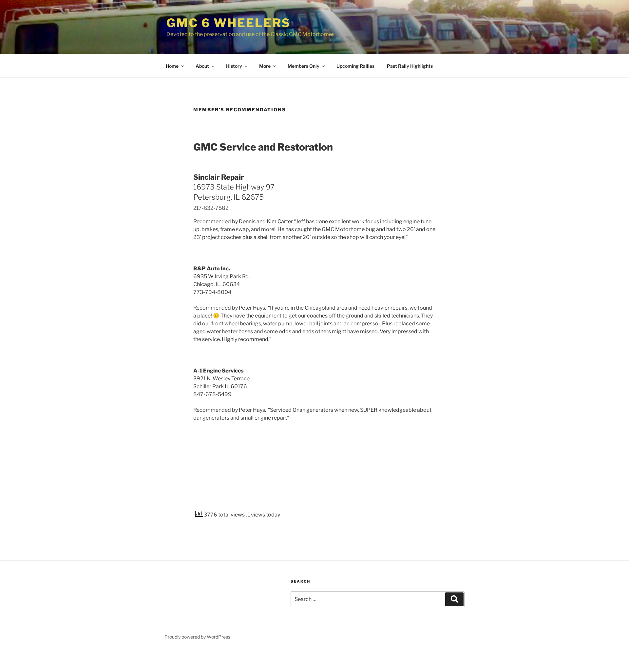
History (234, 66)
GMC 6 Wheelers (228, 23)
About (202, 66)
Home (172, 66)
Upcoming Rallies (355, 66)
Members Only (303, 66)
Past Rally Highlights (410, 66)
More (265, 66)
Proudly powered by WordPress (197, 637)
